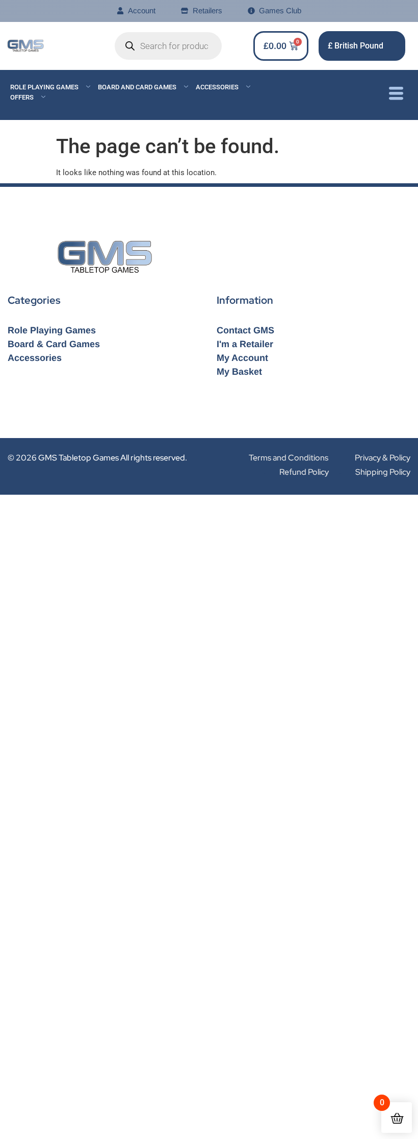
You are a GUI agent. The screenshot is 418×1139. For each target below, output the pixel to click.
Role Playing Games (44, 87)
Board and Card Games (137, 87)
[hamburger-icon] (396, 95)
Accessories (217, 87)
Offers (22, 97)
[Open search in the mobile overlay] (168, 46)
